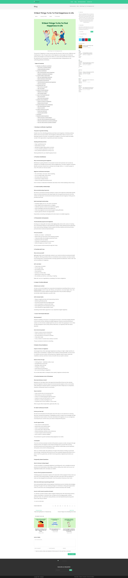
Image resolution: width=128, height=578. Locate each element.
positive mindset (37, 290)
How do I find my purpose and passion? (46, 119)
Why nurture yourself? (42, 87)
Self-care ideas (41, 88)
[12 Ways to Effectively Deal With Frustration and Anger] (80, 73)
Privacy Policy (76, 576)
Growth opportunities (42, 112)
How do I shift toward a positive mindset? (47, 122)
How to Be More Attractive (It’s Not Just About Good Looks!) (88, 88)
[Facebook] (83, 39)
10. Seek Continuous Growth (42, 109)
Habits (51, 16)
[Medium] (89, 39)
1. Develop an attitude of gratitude (43, 66)
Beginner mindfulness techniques (45, 74)
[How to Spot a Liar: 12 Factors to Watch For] (80, 80)
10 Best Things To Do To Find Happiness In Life (87, 6)
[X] (80, 39)
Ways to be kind (41, 107)
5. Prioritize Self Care (40, 85)
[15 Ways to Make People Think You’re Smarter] (80, 46)
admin (36, 16)
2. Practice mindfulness (41, 70)
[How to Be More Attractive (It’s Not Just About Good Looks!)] (80, 88)
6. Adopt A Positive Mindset (42, 90)
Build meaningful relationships (44, 78)
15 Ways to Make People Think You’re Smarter (88, 46)
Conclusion (38, 114)
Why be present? (41, 96)
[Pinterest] (86, 39)
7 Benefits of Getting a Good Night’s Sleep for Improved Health (41, 530)
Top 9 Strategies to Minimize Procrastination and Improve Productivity (69, 530)
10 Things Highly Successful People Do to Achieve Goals (87, 53)
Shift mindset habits (42, 93)
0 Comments (57, 16)
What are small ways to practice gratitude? (47, 120)
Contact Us (81, 576)
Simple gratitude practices (44, 69)
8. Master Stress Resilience (42, 99)
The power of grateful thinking (44, 67)
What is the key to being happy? (45, 117)
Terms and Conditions (90, 576)
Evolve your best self (42, 111)
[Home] (68, 6)
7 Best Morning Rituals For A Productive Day (54, 529)
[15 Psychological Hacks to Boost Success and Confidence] (80, 64)
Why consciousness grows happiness (46, 72)
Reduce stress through (43, 103)
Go (91, 31)
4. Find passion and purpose (42, 80)
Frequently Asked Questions (42, 116)
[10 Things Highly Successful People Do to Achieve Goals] (80, 54)
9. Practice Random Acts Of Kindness (44, 104)
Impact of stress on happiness (44, 101)
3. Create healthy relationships (43, 75)
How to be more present (43, 98)
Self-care (36, 255)
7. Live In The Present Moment (42, 95)
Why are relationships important (45, 77)
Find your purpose (42, 83)
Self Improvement (41, 501)
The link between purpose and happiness (47, 82)
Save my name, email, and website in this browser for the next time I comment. (53, 551)
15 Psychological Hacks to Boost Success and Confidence (88, 63)
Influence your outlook (43, 91)
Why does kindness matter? (44, 106)
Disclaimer (84, 576)
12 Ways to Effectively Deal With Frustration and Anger (88, 73)
